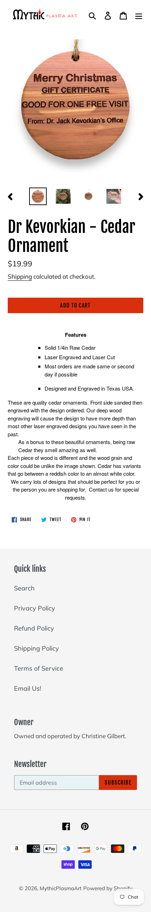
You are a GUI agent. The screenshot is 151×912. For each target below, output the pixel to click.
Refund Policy (34, 628)
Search (24, 588)
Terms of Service (38, 668)
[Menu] (138, 15)
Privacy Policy (34, 608)
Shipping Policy (36, 648)
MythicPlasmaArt (60, 888)
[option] (38, 196)
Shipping (20, 276)
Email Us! (27, 688)
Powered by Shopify (107, 888)
